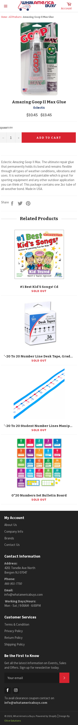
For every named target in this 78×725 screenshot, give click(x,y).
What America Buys (24, 716)
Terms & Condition (16, 624)
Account (66, 8)
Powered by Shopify (46, 716)
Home (4, 17)
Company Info (13, 531)
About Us (10, 525)
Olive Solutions (12, 720)
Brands (9, 538)
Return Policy (13, 638)
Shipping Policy (14, 644)
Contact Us (12, 545)
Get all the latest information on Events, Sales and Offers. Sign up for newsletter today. (35, 665)
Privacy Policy (13, 631)
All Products (15, 17)
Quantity (6, 127)
